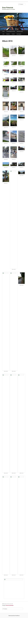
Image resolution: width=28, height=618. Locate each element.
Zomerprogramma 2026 (11, 31)
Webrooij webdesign (9, 605)
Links (3, 33)
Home (3, 31)
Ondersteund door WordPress (14, 615)
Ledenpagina (18, 33)
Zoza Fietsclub (7, 7)
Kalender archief (20, 31)
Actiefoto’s (8, 33)
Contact (13, 33)
